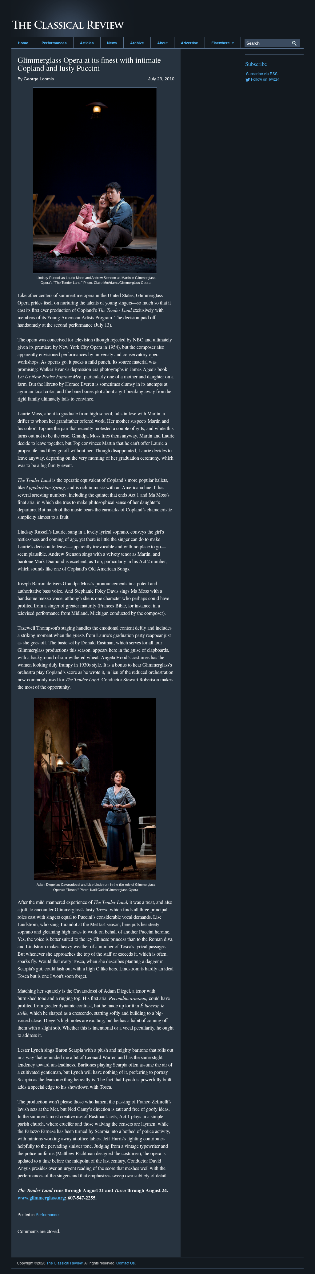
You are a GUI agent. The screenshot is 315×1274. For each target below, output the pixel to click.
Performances (54, 43)
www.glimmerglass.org (41, 1197)
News (112, 43)
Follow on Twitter (265, 79)
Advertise (189, 43)
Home (23, 43)
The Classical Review (72, 18)
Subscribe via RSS (261, 73)
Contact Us (125, 1262)
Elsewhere (221, 43)
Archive (137, 43)
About (162, 43)
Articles (87, 43)
